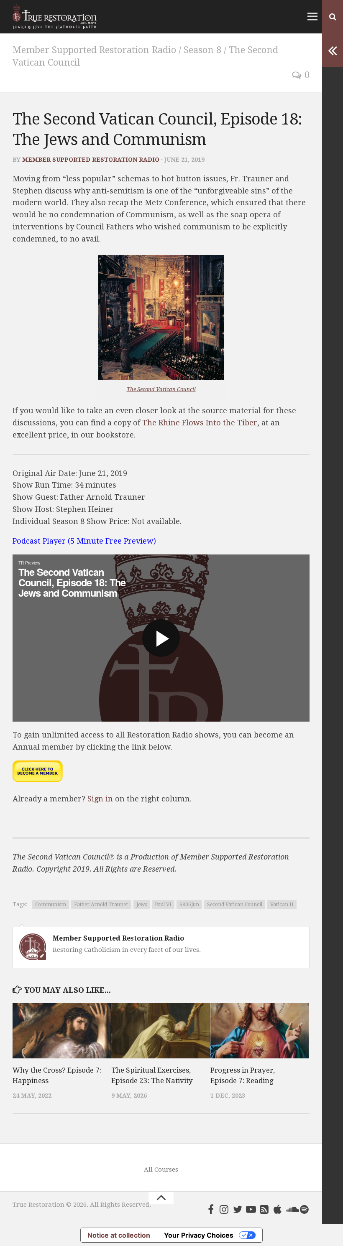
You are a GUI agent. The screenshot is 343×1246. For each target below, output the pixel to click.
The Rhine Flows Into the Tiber (199, 422)
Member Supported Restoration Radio (94, 50)
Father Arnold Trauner (101, 905)
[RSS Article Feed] (264, 1209)
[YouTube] (251, 1209)
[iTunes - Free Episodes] (278, 1209)
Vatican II (282, 905)
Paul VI (163, 905)
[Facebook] (211, 1209)
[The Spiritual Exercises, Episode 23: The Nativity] (160, 1030)
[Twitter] (238, 1209)
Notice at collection (118, 1235)
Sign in (100, 798)
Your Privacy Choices (198, 1235)
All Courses (161, 1169)
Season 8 (202, 50)
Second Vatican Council (234, 905)
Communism (50, 905)
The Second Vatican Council (161, 389)
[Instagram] (224, 1209)
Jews (141, 905)
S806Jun (189, 905)
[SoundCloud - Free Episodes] (291, 1209)
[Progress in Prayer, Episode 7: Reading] (259, 1030)
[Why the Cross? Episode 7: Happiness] (62, 1030)
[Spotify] (304, 1209)
